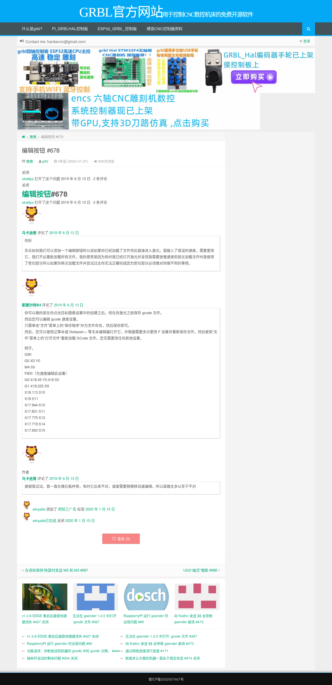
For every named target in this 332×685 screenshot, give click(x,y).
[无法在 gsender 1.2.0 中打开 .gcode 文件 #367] (95, 596)
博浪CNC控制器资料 (165, 28)
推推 (33, 136)
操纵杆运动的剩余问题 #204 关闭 (52, 658)
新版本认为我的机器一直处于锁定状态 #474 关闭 (162, 658)
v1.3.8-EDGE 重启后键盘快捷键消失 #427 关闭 (63, 636)
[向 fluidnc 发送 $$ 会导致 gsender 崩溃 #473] (197, 596)
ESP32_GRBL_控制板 (117, 28)
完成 (52, 520)
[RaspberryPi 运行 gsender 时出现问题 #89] (146, 596)
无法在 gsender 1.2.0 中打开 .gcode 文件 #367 (161, 636)
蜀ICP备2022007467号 (166, 679)
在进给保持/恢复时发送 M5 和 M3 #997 (56, 570)
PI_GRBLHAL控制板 (70, 28)
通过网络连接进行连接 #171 (146, 650)
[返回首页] (23, 136)
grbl (45, 161)
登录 (306, 40)
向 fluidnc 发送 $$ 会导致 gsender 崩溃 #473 (159, 643)
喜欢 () (123, 538)
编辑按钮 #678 (41, 150)
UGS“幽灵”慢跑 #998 (200, 570)
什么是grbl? (32, 28)
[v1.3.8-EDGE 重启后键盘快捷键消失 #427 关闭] (44, 596)
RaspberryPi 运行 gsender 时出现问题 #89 (59, 643)
